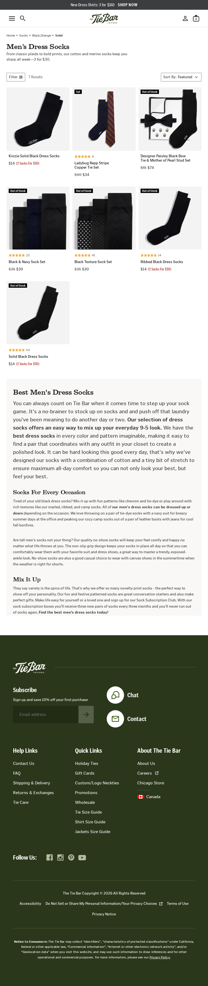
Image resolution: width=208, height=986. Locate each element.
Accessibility (30, 903)
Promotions (86, 792)
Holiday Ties (86, 763)
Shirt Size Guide (90, 821)
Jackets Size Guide (92, 831)
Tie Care (20, 802)
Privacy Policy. (160, 957)
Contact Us (23, 763)
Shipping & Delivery (31, 782)
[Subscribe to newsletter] (86, 714)
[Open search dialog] (22, 18)
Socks (23, 35)
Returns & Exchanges (33, 792)
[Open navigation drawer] (11, 18)
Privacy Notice (104, 914)
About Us (146, 763)
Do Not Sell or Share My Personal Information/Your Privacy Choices (101, 903)
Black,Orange (41, 35)
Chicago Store (150, 782)
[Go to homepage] (104, 18)
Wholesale (85, 802)
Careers (144, 773)
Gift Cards (85, 773)
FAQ (17, 773)
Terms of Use (177, 903)
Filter (13, 77)
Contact (137, 719)
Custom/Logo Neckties (97, 782)
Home (10, 35)
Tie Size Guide (88, 812)
